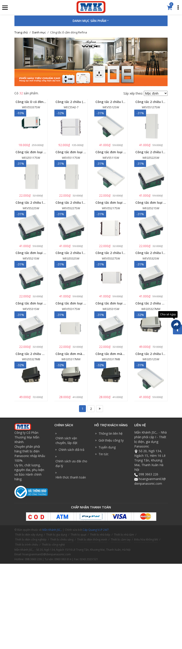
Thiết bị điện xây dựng (29, 535)
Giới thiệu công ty (111, 440)
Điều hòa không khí (146, 539)
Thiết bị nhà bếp (100, 535)
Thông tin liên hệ (111, 433)
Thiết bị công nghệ (53, 544)
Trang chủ (21, 32)
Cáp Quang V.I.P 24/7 (96, 530)
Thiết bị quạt (78, 535)
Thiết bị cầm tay (121, 539)
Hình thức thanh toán (70, 477)
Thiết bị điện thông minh (92, 539)
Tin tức (104, 454)
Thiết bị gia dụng (56, 535)
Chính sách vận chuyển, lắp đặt (66, 440)
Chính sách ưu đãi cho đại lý (71, 463)
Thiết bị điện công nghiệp (31, 539)
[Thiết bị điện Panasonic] (91, 7)
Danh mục (39, 32)
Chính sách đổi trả (71, 450)
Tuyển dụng (107, 447)
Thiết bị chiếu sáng (61, 539)
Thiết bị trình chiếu (26, 544)
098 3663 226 (148, 474)
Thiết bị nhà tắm (124, 535)
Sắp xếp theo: (133, 93)
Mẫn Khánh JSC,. (52, 530)
